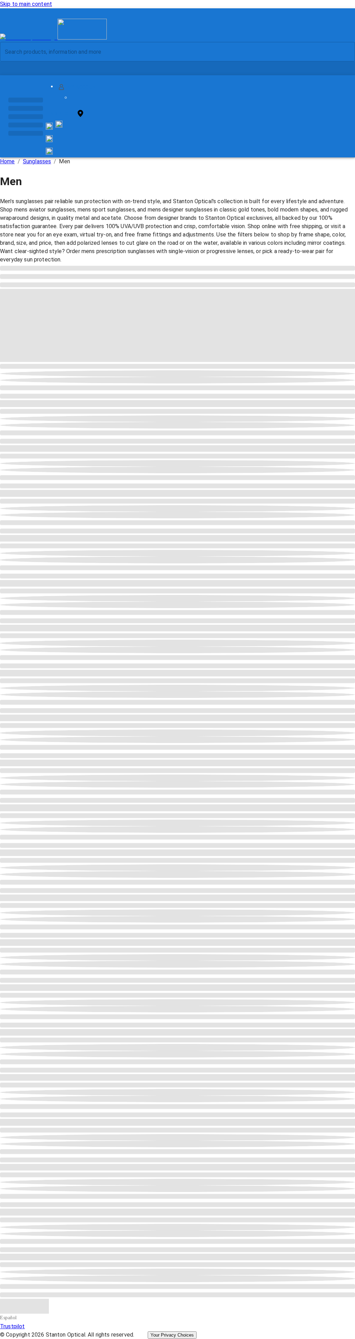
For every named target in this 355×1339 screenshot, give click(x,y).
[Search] (344, 51)
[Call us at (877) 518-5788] (58, 125)
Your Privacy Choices (172, 1335)
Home (7, 161)
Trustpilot (12, 1326)
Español (8, 1317)
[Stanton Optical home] (53, 37)
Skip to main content (26, 4)
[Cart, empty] (49, 151)
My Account (83, 87)
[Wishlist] (49, 138)
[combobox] (171, 51)
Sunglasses (37, 161)
